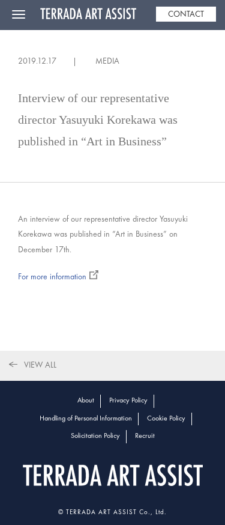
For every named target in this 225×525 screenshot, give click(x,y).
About (85, 400)
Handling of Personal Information (86, 418)
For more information (52, 277)
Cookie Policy (166, 418)
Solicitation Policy (95, 436)
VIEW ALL (40, 365)
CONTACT (186, 15)
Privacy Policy (128, 400)
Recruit (145, 436)
